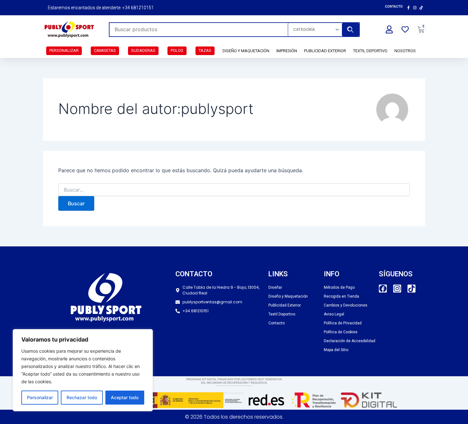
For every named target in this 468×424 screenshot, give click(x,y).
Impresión (286, 50)
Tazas (205, 50)
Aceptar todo (124, 397)
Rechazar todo (82, 397)
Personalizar (40, 397)
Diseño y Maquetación (246, 50)
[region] (83, 370)
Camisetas (105, 50)
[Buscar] (350, 29)
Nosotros (405, 50)
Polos (177, 50)
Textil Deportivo (370, 50)
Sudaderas (143, 50)
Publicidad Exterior (325, 50)
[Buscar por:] (234, 190)
